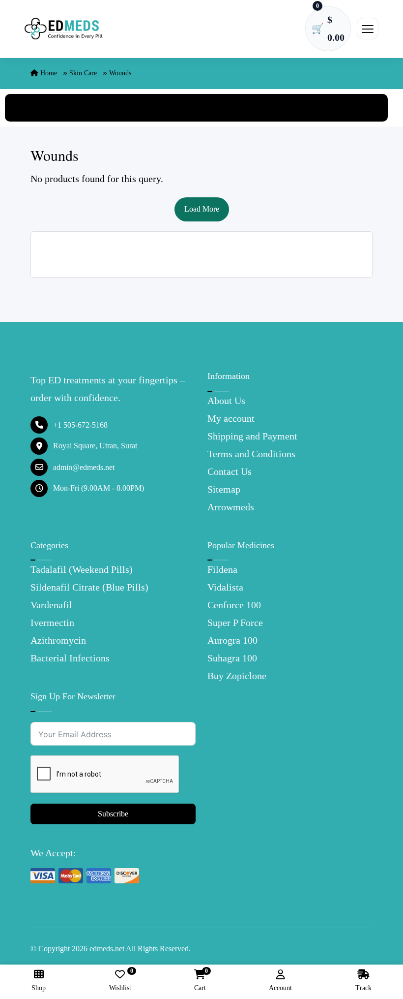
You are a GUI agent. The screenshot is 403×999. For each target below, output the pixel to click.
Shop (38, 988)
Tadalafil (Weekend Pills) (81, 569)
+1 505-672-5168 (80, 425)
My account (231, 418)
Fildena (222, 569)
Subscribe (113, 814)
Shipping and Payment (252, 436)
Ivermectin (52, 622)
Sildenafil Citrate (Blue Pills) (89, 587)
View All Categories (196, 107)
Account (280, 988)
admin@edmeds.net (84, 467)
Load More (201, 209)
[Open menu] (367, 28)
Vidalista (225, 587)
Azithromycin (58, 640)
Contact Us (229, 471)
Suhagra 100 (232, 658)
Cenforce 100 (234, 604)
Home (47, 73)
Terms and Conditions (251, 453)
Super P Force (235, 622)
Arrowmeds (230, 506)
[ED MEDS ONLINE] (64, 29)
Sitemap (223, 489)
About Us (226, 400)
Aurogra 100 (232, 640)
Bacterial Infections (70, 658)
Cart (200, 980)
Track (363, 988)
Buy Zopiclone (236, 675)
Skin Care (83, 73)
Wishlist (120, 980)
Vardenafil (51, 604)
